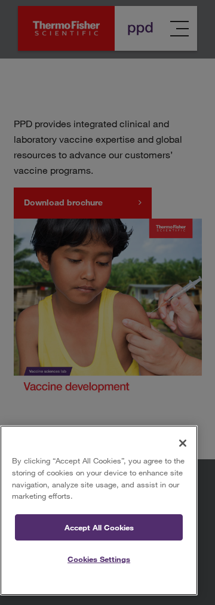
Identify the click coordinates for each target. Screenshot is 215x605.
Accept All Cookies (99, 527)
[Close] (183, 443)
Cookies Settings (98, 559)
